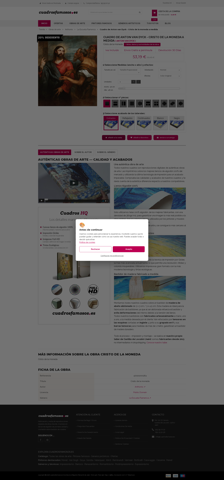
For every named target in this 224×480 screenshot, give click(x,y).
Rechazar (95, 249)
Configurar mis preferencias (112, 256)
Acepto (128, 249)
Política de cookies (87, 242)
